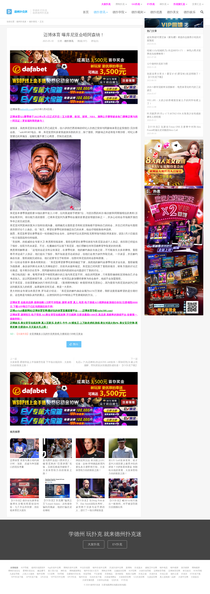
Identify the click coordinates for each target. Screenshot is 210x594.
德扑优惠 (156, 12)
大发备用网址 (110, 577)
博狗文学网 (106, 571)
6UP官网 (132, 571)
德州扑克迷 (18, 11)
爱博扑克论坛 (29, 571)
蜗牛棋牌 (174, 567)
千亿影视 (98, 574)
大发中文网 (183, 577)
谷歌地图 (122, 585)
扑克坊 (184, 574)
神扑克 (64, 571)
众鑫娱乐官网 (120, 571)
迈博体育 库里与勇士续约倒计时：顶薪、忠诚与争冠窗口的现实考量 (24, 463)
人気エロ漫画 (28, 574)
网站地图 (114, 585)
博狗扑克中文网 (70, 567)
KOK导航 (198, 571)
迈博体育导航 (160, 571)
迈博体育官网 (174, 571)
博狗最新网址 (75, 571)
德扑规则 (137, 12)
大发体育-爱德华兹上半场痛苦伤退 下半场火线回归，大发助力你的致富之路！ (40, 364)
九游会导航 (15, 574)
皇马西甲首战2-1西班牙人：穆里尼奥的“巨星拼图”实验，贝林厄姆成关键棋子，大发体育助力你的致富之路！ (57, 467)
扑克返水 (138, 567)
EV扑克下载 (195, 574)
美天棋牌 (185, 567)
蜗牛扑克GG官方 (91, 571)
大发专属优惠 (88, 580)
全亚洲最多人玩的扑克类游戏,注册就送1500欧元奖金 (56, 334)
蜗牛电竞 (164, 567)
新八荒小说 (53, 571)
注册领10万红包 (74, 574)
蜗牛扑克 (83, 577)
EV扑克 (117, 544)
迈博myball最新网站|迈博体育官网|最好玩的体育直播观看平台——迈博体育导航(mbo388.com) (61, 310)
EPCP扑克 (72, 577)
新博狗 (129, 567)
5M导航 (60, 574)
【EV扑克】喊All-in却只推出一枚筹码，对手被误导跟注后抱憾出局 (123, 503)
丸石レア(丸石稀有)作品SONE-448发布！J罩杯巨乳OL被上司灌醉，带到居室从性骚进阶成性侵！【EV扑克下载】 (107, 364)
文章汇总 (196, 4)
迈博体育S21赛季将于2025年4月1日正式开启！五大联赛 (41, 116)
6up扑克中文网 (54, 567)
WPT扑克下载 (17, 577)
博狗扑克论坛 (14, 571)
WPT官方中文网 (58, 577)
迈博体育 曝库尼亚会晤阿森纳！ (73, 34)
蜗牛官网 (41, 574)
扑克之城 (143, 574)
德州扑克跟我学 (38, 567)
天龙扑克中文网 (116, 567)
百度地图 (105, 585)
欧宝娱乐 (187, 571)
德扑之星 (174, 574)
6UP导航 (25, 567)
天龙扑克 (153, 574)
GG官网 (51, 574)
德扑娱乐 (190, 12)
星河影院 (119, 574)
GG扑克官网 (139, 577)
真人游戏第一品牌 (168, 577)
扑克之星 (164, 574)
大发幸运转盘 (103, 580)
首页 (86, 12)
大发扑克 (94, 544)
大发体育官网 (125, 577)
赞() (75, 344)
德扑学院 (118, 12)
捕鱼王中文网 (151, 567)
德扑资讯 (99, 12)
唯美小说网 (131, 574)
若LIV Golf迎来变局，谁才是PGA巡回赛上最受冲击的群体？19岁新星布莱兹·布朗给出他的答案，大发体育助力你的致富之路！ (123, 467)
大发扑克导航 (145, 571)
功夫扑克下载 (96, 577)
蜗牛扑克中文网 (99, 567)
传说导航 (87, 574)
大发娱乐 (195, 577)
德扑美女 (173, 12)
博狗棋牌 (196, 567)
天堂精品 (109, 574)
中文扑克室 (85, 567)
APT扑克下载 (32, 577)
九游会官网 (152, 577)
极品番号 (41, 571)
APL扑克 (44, 577)
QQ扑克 (115, 580)
